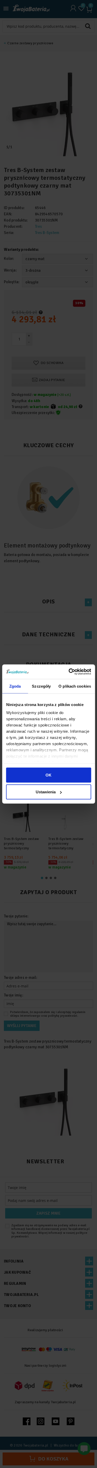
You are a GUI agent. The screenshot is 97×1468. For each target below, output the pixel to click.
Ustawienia (46, 792)
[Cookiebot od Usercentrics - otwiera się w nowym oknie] (69, 671)
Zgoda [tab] (15, 686)
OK (48, 775)
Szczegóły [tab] (41, 686)
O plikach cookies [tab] (74, 686)
